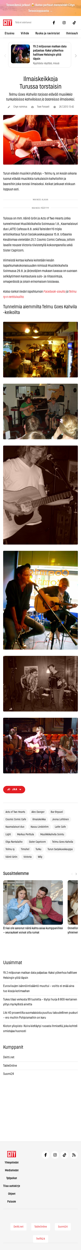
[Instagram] (64, 22)
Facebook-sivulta (54, 291)
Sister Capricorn (37, 842)
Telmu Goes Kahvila (62, 842)
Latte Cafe (60, 827)
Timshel (25, 849)
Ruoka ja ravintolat (47, 33)
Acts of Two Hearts (15, 812)
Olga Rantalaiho (14, 842)
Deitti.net (8, 1057)
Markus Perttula (25, 834)
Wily (40, 857)
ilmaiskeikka (39, 819)
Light (8, 834)
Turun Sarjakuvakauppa (60, 849)
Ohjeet (11, 1193)
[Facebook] (53, 22)
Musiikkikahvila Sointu (52, 834)
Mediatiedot (11, 1170)
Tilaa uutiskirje (11, 1186)
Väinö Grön (11, 857)
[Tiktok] (74, 22)
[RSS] (74, 1155)
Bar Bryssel (57, 812)
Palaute (11, 1201)
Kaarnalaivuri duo (15, 827)
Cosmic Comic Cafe (16, 819)
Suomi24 (8, 1073)
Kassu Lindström (40, 827)
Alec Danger (37, 812)
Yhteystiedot (11, 1162)
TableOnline (10, 1065)
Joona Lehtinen (60, 819)
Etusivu (10, 33)
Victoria (28, 857)
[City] (11, 1154)
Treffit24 (40, 1239)
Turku (38, 849)
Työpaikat (11, 1178)
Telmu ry (10, 849)
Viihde (25, 33)
